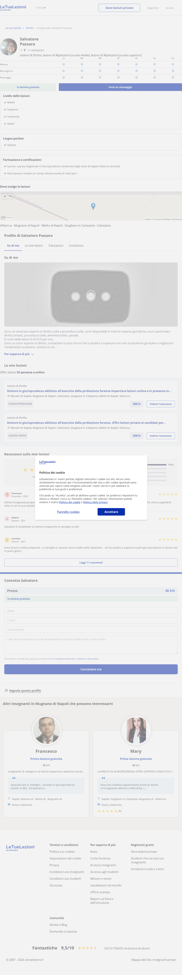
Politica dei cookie (69, 502)
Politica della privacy (95, 502)
